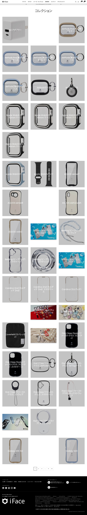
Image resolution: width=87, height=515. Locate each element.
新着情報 (47, 1)
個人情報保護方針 (10, 481)
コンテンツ (53, 1)
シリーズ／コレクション (38, 1)
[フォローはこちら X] (6, 488)
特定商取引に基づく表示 (22, 481)
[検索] (75, 1)
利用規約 (15, 481)
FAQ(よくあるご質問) (38, 481)
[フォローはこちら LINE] (9, 488)
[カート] (84, 1)
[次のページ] (51, 468)
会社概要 (3, 481)
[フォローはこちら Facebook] (3, 488)
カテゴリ (29, 1)
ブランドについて (61, 1)
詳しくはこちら (78, 505)
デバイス (24, 1)
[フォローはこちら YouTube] (15, 488)
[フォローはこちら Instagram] (12, 488)
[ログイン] (78, 1)
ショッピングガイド (30, 481)
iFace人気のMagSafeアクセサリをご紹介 (43, 4)
